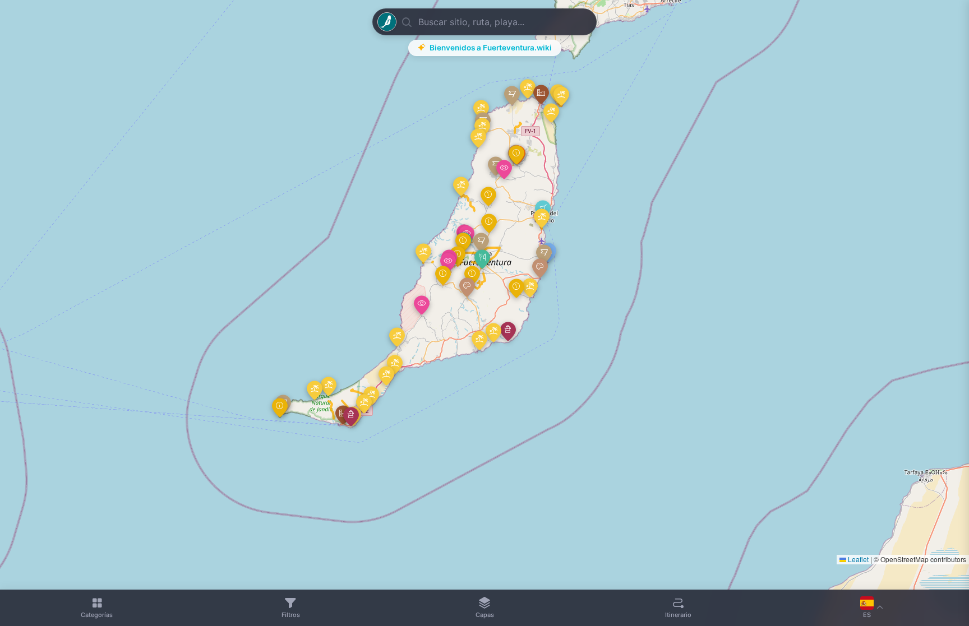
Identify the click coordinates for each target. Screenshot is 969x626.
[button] (482, 259)
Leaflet (857, 559)
